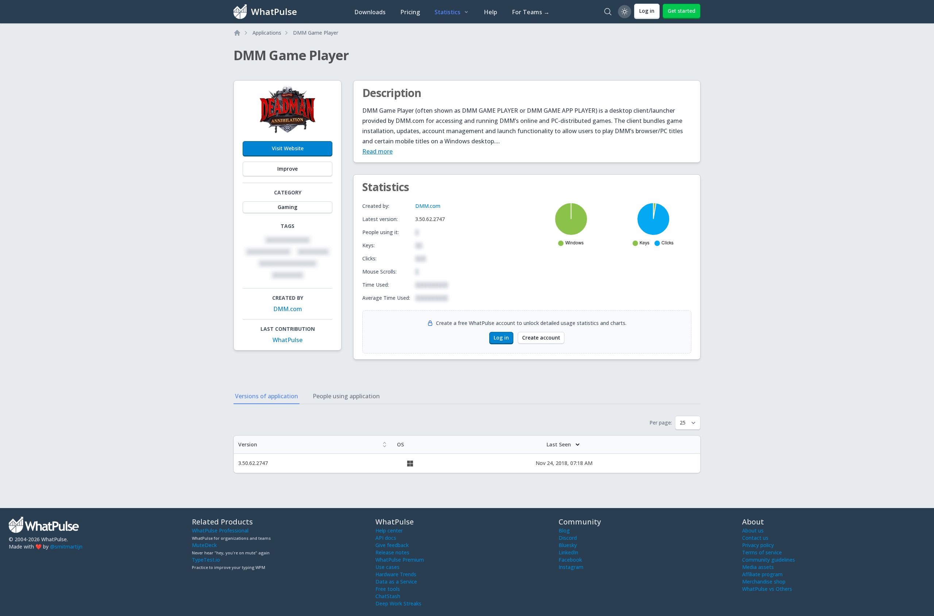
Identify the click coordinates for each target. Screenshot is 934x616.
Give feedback (392, 545)
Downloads (370, 12)
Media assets (758, 566)
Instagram (571, 566)
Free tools (387, 588)
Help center (389, 530)
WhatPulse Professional (220, 530)
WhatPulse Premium (399, 559)
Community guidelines (768, 559)
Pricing (410, 12)
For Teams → (530, 12)
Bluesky (568, 545)
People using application (346, 396)
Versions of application (266, 396)
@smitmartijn (66, 546)
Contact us (755, 537)
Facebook (570, 559)
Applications (266, 32)
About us (753, 530)
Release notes (392, 552)
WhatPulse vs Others (767, 588)
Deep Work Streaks (398, 603)
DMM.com (287, 309)
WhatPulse (287, 340)
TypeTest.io (206, 559)
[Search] (607, 11)
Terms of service (762, 552)
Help (490, 12)
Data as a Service (396, 581)
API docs (385, 537)
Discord (568, 537)
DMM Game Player (315, 32)
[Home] (237, 32)
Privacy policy (758, 545)
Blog (564, 530)
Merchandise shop (764, 581)
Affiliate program (762, 574)
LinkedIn (568, 552)
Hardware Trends (395, 574)
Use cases (387, 566)
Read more (377, 151)
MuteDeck (204, 545)
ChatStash (387, 596)
